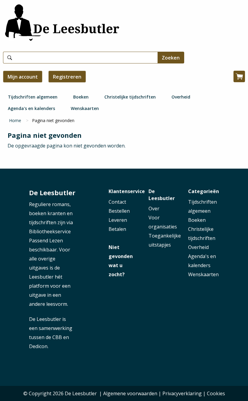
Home (15, 120)
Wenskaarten (85, 108)
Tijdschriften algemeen (32, 97)
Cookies (216, 393)
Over (153, 208)
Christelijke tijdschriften (130, 97)
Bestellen (119, 211)
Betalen (117, 229)
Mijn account (23, 76)
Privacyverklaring (182, 393)
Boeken (81, 97)
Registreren (67, 76)
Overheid (180, 97)
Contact (117, 202)
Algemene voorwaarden (130, 393)
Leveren (118, 220)
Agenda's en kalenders (31, 108)
